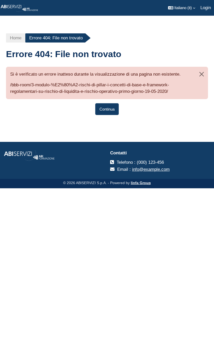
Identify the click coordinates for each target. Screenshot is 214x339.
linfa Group (141, 183)
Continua (107, 109)
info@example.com (151, 169)
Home (15, 37)
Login (205, 7)
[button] (181, 8)
